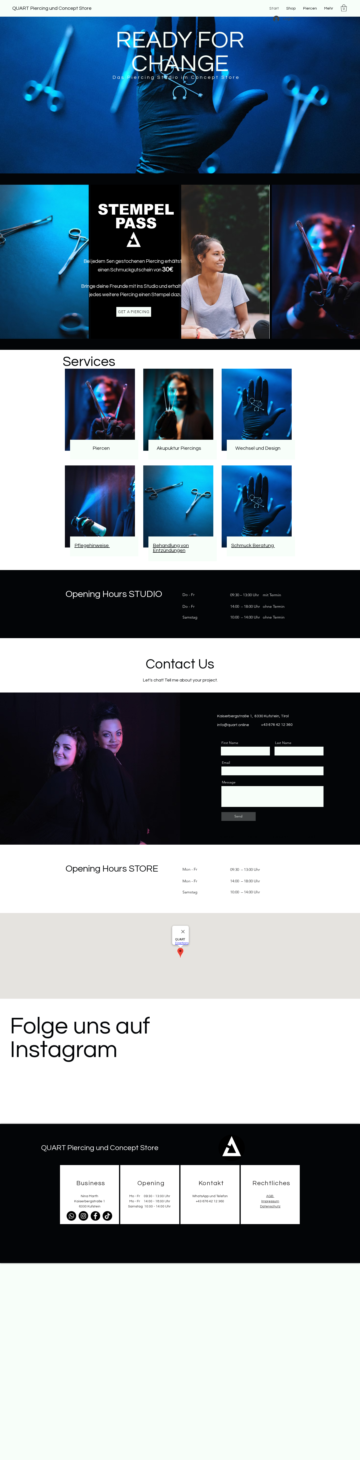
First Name (229, 742)
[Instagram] (83, 1216)
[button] (310, 8)
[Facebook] (95, 1216)
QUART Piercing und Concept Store (52, 8)
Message (229, 782)
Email (226, 762)
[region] (89, 1194)
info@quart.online (233, 725)
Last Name (283, 742)
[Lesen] (101, 448)
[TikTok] (107, 1216)
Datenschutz (270, 1206)
